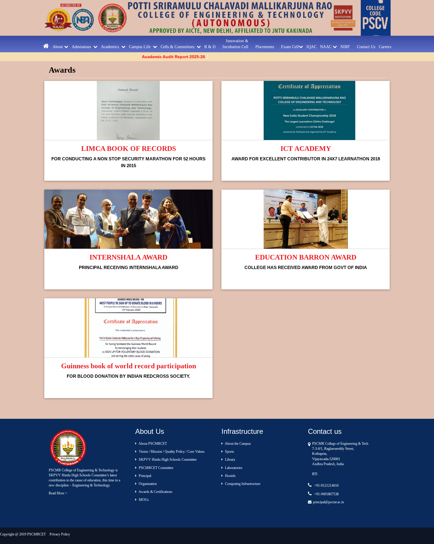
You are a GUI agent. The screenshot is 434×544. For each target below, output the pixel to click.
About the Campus (237, 444)
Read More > (58, 493)
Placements (266, 47)
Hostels (230, 476)
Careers (385, 47)
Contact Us (366, 47)
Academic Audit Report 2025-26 (160, 56)
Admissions (82, 47)
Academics (111, 47)
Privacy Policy (60, 534)
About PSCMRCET (152, 444)
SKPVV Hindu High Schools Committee (167, 459)
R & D (211, 47)
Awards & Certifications (155, 492)
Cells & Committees (179, 47)
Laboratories (233, 468)
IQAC (311, 47)
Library (229, 459)
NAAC (326, 47)
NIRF (346, 47)
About (58, 47)
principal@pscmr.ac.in (328, 502)
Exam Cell (290, 47)
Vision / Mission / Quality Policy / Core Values (171, 451)
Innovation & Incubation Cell (237, 44)
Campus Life (141, 47)
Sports (229, 451)
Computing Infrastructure (242, 484)
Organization (147, 484)
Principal (144, 476)
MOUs (143, 500)
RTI (314, 474)
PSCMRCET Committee (155, 468)
